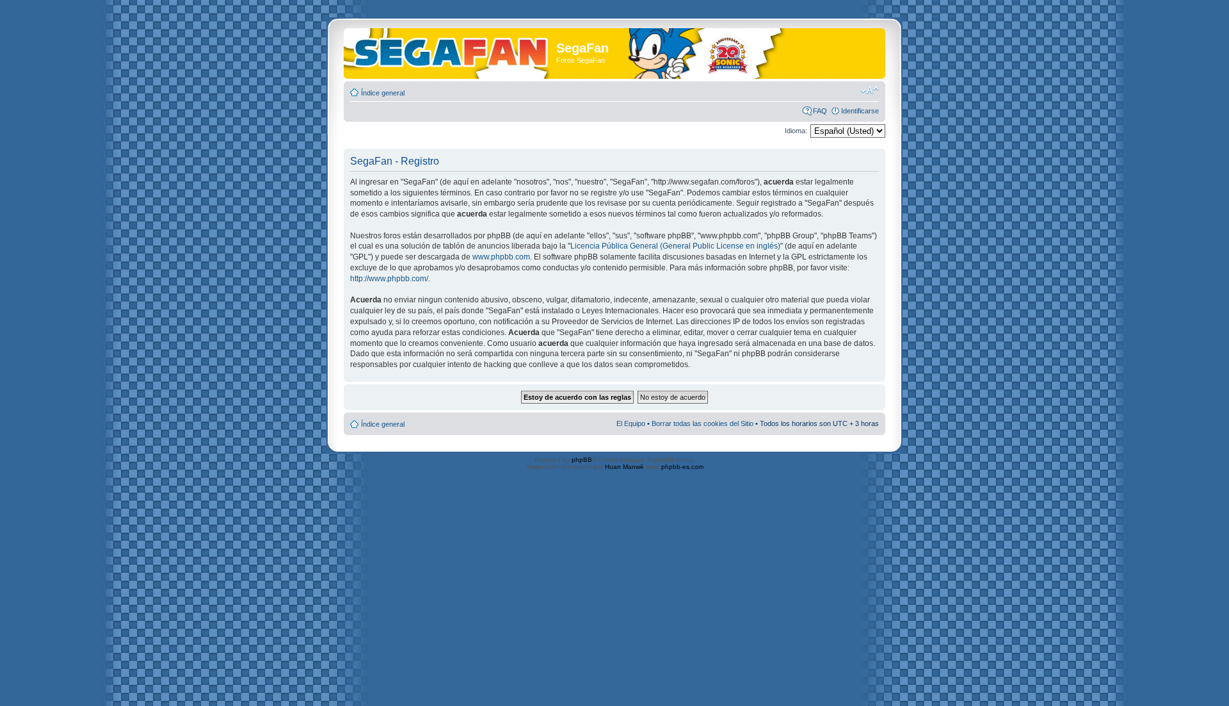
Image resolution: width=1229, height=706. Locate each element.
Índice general (383, 93)
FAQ (820, 111)
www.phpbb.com (501, 256)
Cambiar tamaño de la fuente (869, 90)
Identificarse (860, 111)
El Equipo (630, 423)
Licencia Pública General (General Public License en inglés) (675, 246)
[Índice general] (451, 50)
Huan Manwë (624, 466)
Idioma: (796, 131)
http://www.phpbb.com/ (389, 278)
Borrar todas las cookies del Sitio (702, 423)
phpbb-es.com (682, 466)
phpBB (582, 459)
